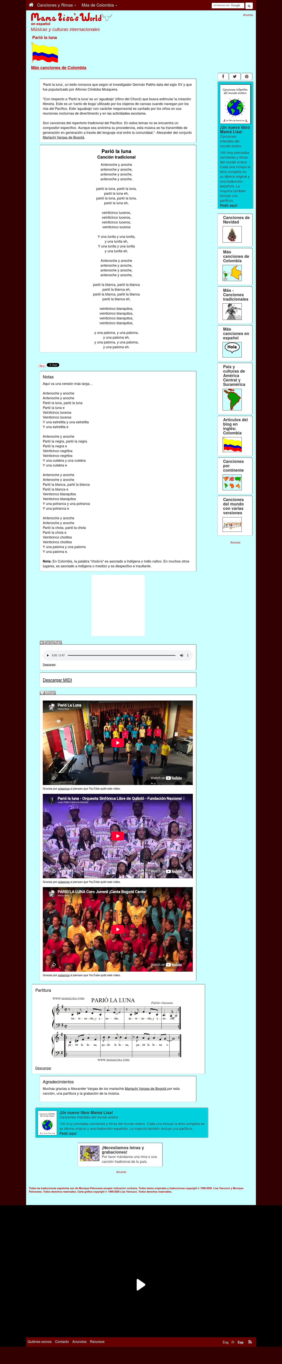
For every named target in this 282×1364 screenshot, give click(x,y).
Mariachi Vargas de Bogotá (63, 137)
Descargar (49, 664)
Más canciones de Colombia (58, 67)
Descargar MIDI (57, 680)
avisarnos (64, 788)
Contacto (62, 1341)
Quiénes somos (40, 1341)
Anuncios (79, 1341)
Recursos (97, 1341)
